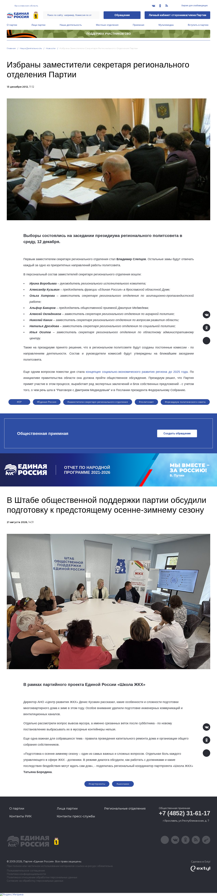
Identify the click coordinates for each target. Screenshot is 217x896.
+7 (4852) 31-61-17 (184, 813)
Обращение (122, 15)
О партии (12, 25)
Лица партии (38, 25)
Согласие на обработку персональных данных (35, 880)
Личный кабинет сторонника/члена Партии (177, 15)
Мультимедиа (166, 25)
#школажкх (123, 783)
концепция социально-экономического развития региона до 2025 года (137, 371)
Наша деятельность (71, 25)
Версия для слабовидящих (194, 5)
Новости (51, 48)
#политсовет (146, 402)
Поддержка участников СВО (108, 33)
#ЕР (19, 402)
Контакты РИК (20, 816)
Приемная (138, 25)
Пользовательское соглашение (26, 870)
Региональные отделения (125, 808)
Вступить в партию (198, 25)
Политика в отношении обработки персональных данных (42, 877)
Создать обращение (177, 433)
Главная (11, 48)
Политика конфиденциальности (26, 874)
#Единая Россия (46, 402)
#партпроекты (97, 783)
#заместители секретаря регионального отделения (97, 402)
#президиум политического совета (185, 402)
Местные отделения (107, 25)
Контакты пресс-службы (76, 816)
